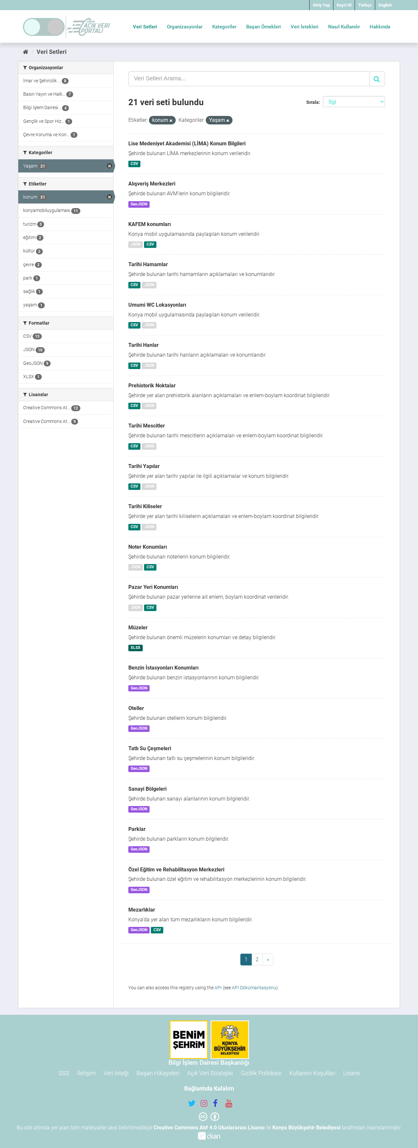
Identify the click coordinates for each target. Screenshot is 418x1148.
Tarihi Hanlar (143, 345)
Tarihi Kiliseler (145, 506)
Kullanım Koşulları (312, 1073)
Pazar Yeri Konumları (153, 587)
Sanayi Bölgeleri (147, 789)
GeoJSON (139, 204)
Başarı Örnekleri (263, 27)
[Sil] (170, 121)
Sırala (312, 102)
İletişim (86, 1073)
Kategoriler (224, 27)
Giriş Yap (321, 5)
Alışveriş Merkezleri (151, 184)
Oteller (136, 708)
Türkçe (365, 5)
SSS (63, 1073)
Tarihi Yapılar (144, 466)
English (385, 5)
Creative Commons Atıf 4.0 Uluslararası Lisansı (209, 1127)
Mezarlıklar (141, 910)
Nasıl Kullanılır (344, 27)
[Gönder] (377, 78)
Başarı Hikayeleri (158, 1073)
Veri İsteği (116, 1073)
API (218, 987)
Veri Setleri (145, 27)
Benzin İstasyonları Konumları (163, 668)
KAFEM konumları (149, 224)
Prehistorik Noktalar (152, 385)
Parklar (137, 829)
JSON (135, 244)
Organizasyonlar (184, 27)
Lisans (351, 1073)
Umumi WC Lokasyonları (157, 305)
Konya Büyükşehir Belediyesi (306, 1127)
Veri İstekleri (304, 27)
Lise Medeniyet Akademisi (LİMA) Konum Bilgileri (187, 143)
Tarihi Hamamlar (148, 264)
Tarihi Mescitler (146, 426)
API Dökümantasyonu (254, 987)
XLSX (135, 647)
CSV (134, 164)
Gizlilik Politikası (261, 1073)
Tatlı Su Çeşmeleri (149, 748)
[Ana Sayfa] (25, 51)
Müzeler (138, 627)
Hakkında (380, 27)
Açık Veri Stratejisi (210, 1073)
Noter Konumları (147, 547)
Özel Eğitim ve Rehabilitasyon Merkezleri (176, 869)
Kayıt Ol (344, 5)
